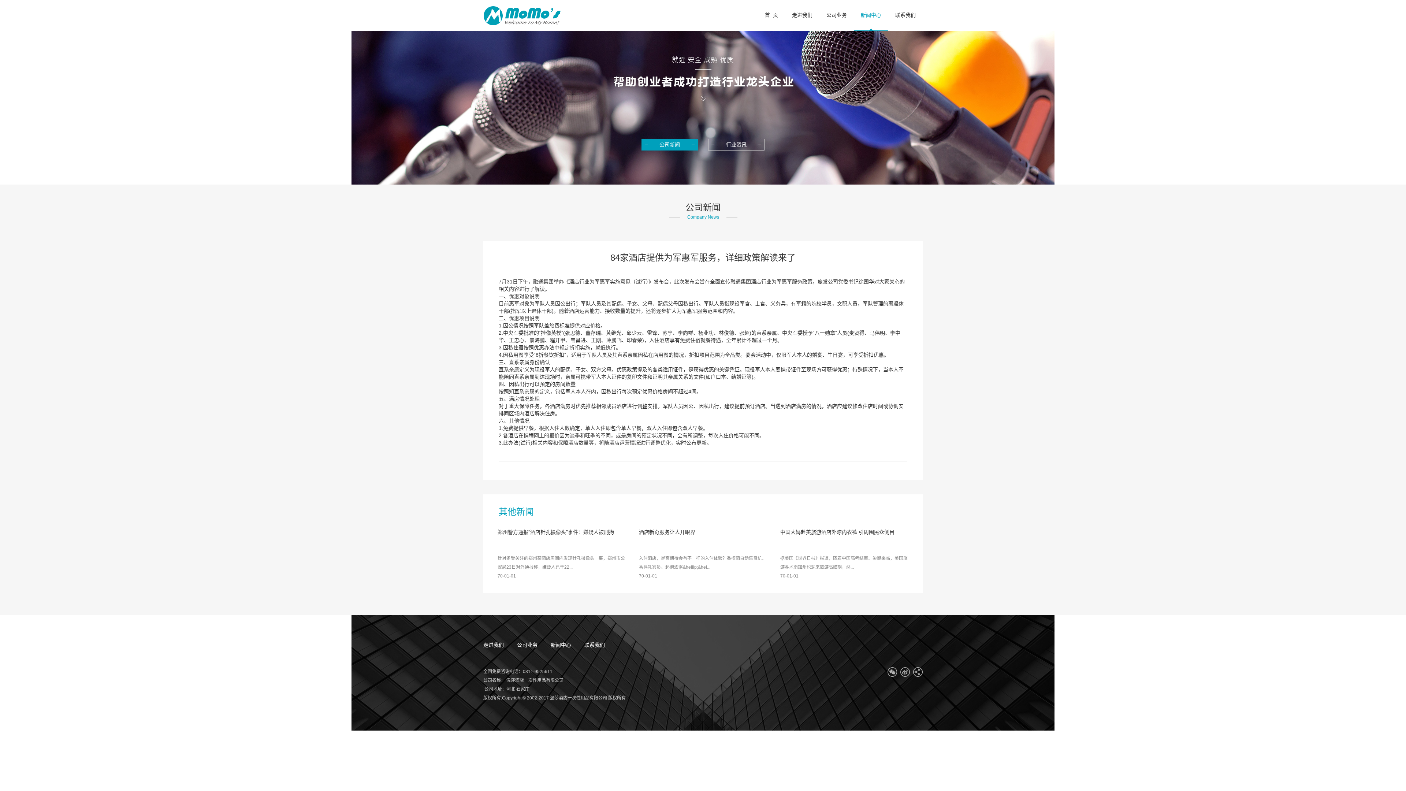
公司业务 (527, 645)
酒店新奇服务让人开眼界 (667, 532)
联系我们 (594, 645)
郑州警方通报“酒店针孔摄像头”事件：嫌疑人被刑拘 (556, 532)
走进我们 (493, 645)
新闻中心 (561, 645)
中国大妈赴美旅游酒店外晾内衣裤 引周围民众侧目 (837, 532)
